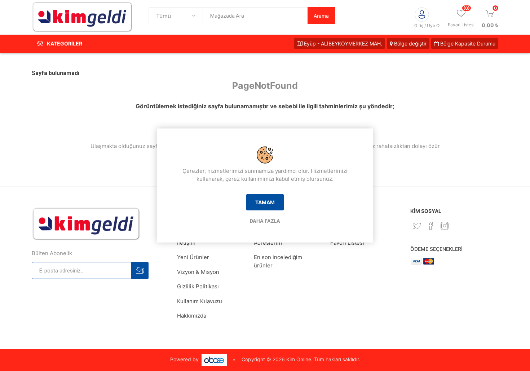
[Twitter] (417, 226)
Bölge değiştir (410, 43)
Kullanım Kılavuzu (199, 301)
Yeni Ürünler (193, 257)
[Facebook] (431, 226)
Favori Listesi (347, 242)
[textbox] (255, 15)
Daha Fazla (265, 221)
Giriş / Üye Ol (427, 25)
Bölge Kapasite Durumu (467, 43)
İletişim (186, 242)
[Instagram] (444, 226)
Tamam (265, 202)
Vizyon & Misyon (198, 272)
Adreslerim (268, 242)
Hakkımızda (191, 315)
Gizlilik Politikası (198, 286)
